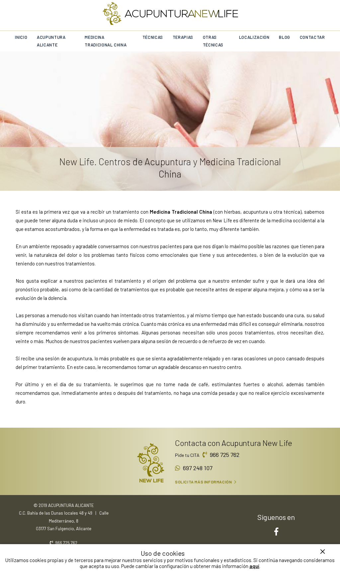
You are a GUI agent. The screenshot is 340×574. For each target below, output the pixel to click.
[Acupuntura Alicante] (170, 13)
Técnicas (152, 37)
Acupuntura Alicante (51, 41)
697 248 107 (196, 467)
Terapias (183, 37)
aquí (254, 566)
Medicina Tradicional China (106, 41)
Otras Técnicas (213, 41)
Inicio (21, 37)
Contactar (312, 37)
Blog (284, 37)
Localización (254, 37)
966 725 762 (223, 454)
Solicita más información (203, 481)
